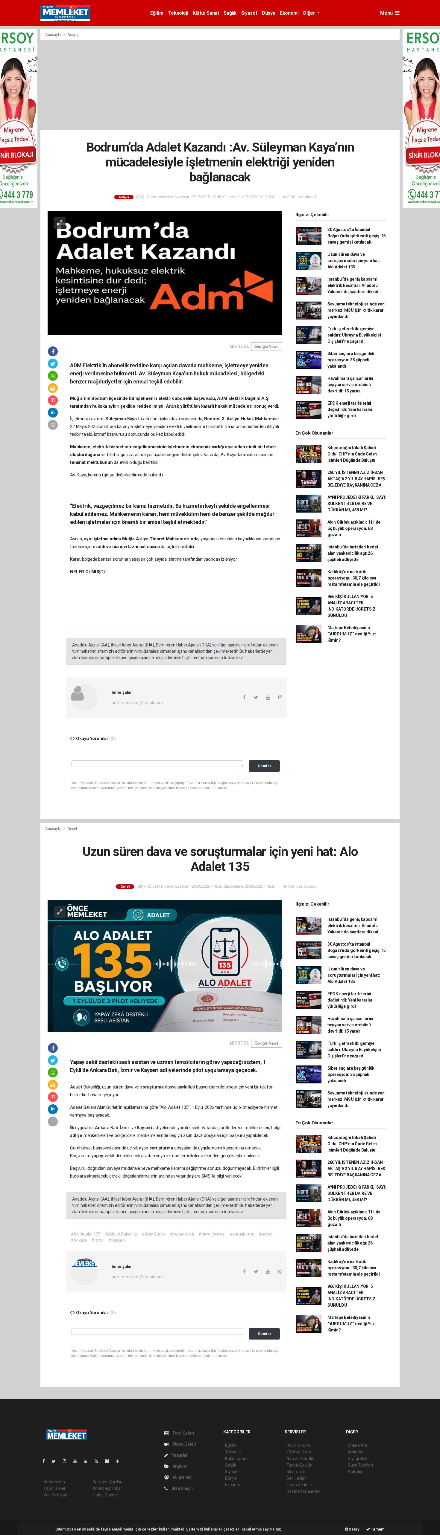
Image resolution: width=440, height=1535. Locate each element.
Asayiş (73, 34)
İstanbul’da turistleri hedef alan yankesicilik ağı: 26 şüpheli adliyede (352, 553)
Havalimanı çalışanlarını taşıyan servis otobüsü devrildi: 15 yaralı (350, 384)
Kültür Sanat (206, 13)
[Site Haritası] (109, 1461)
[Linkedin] (88, 1461)
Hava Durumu (299, 1445)
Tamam (377, 1529)
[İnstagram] (67, 1461)
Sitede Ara (357, 1445)
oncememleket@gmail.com (137, 702)
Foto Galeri (183, 1433)
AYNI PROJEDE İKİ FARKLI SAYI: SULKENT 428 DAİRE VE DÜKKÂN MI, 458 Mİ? (356, 503)
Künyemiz (182, 1477)
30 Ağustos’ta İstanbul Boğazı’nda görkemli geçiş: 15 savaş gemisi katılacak (356, 235)
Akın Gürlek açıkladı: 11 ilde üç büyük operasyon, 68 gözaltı (353, 528)
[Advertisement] (220, 85)
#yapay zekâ (182, 1234)
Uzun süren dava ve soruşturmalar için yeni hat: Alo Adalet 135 (353, 260)
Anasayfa (53, 34)
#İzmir (97, 1240)
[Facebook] (46, 1461)
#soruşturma (242, 1234)
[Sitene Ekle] (120, 1461)
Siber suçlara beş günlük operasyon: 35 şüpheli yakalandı (350, 360)
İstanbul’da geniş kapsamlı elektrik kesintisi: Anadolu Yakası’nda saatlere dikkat (353, 285)
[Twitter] (56, 1461)
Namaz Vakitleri (300, 1458)
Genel (72, 828)
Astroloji (355, 1471)
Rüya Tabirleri (360, 1465)
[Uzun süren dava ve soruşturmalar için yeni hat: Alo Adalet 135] (165, 965)
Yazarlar (179, 1455)
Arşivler (179, 1466)
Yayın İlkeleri (54, 1488)
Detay (353, 1529)
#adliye (265, 1234)
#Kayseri (116, 1240)
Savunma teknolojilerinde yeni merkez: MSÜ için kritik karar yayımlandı (356, 310)
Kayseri (145, 1127)
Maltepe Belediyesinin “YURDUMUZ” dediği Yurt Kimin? (351, 634)
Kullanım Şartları (107, 1481)
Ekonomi (289, 13)
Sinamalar (295, 1471)
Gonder (264, 766)
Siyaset (249, 13)
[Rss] (99, 1461)
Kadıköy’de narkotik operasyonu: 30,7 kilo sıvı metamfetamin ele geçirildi (353, 578)
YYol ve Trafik (299, 1452)
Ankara (103, 1127)
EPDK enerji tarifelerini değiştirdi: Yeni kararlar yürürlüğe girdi (350, 409)
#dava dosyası (211, 1234)
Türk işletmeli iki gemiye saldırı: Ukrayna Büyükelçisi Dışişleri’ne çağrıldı (354, 335)
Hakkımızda (54, 1481)
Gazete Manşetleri (303, 1491)
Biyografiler (358, 1458)
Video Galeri (184, 1444)
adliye (77, 1135)
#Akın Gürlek (154, 1234)
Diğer (309, 13)
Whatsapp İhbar (107, 1488)
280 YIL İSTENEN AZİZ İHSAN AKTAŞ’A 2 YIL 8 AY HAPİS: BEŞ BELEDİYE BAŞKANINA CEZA (356, 478)
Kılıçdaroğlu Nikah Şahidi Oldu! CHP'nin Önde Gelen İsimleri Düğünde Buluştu (352, 454)
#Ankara (79, 1240)
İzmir (125, 1127)
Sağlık (230, 13)
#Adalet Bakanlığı (121, 1234)
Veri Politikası (55, 1495)
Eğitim (156, 13)
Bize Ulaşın (182, 1488)
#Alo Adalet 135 (86, 1234)
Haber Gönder (105, 1495)
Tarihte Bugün (299, 1465)
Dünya (268, 13)
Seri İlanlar (296, 1478)
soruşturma (152, 1087)
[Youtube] (77, 1461)
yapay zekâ (103, 1155)
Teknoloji (178, 13)
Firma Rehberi (299, 1484)
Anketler (355, 1452)
